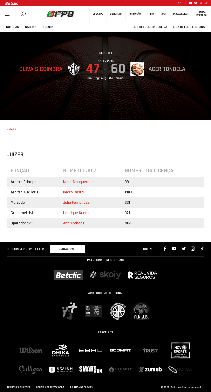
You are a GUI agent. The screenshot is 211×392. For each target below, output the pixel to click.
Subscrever (67, 249)
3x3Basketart (181, 14)
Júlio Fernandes (76, 202)
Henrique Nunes (76, 213)
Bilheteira (116, 14)
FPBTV (151, 14)
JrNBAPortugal (202, 14)
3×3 (163, 14)
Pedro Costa (73, 192)
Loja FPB (98, 14)
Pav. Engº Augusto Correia (105, 78)
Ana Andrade (73, 223)
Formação (135, 14)
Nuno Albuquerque (78, 182)
